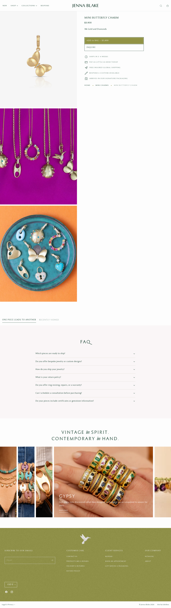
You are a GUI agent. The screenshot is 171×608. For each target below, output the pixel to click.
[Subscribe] (52, 560)
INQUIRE (91, 47)
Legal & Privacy (8, 604)
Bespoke (109, 556)
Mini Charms (102, 85)
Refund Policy (73, 571)
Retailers (149, 556)
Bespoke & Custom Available (104, 73)
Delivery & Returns (76, 566)
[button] (160, 5)
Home (87, 85)
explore (63, 511)
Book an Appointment (115, 561)
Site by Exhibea (163, 604)
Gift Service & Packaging (116, 566)
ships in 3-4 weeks (98, 56)
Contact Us (72, 556)
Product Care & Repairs (78, 561)
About (148, 561)
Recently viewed (49, 320)
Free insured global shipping (105, 67)
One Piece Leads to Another (19, 320)
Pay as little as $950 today (103, 62)
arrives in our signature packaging (108, 78)
